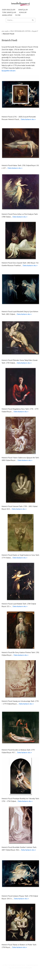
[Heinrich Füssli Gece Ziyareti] (20, 240)
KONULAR (22, 12)
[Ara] (32, 20)
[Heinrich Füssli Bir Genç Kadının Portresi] (20, 630)
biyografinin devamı (9, 71)
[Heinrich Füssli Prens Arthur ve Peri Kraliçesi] (20, 192)
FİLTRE (17, 15)
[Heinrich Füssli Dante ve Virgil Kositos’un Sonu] (20, 533)
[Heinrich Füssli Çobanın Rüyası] (20, 873)
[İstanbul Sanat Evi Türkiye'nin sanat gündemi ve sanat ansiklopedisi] (20, 4)
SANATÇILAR (23, 10)
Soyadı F (35, 31)
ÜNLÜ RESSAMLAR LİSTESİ (20, 31)
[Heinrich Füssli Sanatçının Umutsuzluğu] (20, 679)
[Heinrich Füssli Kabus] (20, 143)
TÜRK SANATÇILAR (9, 12)
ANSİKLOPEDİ (7, 15)
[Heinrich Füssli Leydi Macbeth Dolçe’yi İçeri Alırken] (20, 289)
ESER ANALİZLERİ (8, 10)
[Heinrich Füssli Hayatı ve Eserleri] (20, 94)
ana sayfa (5, 31)
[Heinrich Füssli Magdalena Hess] (20, 386)
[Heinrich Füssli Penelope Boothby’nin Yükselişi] (20, 776)
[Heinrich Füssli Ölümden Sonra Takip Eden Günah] (20, 338)
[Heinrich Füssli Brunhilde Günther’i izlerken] (20, 825)
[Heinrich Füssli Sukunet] (20, 484)
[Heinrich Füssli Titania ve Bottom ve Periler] (20, 922)
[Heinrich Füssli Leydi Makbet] (20, 581)
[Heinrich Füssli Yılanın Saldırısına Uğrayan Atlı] (20, 435)
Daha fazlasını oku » (28, 119)
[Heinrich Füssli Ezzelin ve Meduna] (20, 727)
